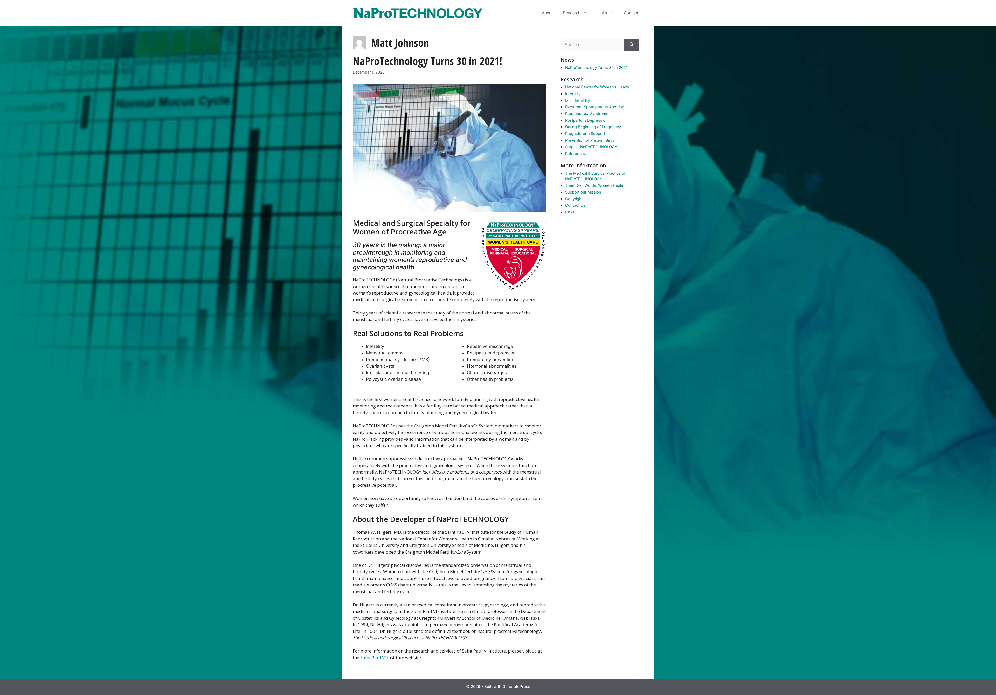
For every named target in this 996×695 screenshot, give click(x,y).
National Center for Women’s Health (597, 87)
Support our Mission (583, 192)
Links (602, 12)
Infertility (572, 93)
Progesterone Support (585, 133)
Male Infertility (577, 100)
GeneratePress (516, 686)
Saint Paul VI (373, 658)
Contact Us (575, 205)
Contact (631, 12)
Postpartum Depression (586, 120)
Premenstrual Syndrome (586, 113)
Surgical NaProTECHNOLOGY (591, 147)
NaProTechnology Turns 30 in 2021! (427, 60)
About (547, 12)
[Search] (631, 45)
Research (571, 12)
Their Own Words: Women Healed (595, 185)
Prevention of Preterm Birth (589, 140)
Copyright (574, 199)
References (575, 153)
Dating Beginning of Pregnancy (593, 127)
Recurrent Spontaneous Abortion (594, 107)
